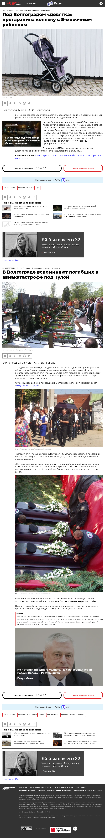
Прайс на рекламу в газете (40, 787)
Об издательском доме (63, 787)
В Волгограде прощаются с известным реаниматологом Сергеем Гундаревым (79, 734)
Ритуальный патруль (27, 385)
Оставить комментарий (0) (83, 168)
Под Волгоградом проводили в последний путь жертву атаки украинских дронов (81, 742)
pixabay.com (7, 97)
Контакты (23, 787)
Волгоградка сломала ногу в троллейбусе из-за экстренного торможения (82, 215)
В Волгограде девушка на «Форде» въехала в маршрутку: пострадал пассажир (31, 223)
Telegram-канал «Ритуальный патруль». (18, 350)
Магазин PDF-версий (27, 790)
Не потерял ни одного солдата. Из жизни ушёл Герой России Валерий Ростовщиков (54, 671)
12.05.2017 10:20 (8, 10)
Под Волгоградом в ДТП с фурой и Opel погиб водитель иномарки (80, 207)
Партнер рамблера (41, 828)
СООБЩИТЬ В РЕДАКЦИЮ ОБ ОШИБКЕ (88, 790)
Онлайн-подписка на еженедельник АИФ (54, 790)
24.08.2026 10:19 (8, 268)
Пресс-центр (81, 787)
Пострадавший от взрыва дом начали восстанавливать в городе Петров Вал (28, 742)
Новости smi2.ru (10, 260)
